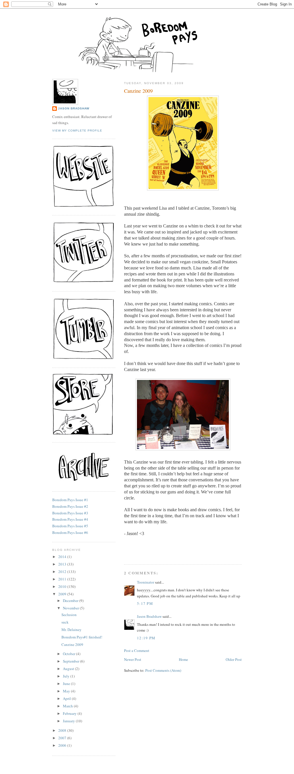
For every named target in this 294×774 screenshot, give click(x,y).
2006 (62, 745)
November (71, 608)
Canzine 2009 (138, 90)
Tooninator (145, 582)
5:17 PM (145, 603)
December (71, 600)
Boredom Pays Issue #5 (70, 525)
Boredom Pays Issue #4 (70, 519)
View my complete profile (77, 130)
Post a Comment (136, 650)
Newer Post (132, 659)
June (67, 683)
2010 (62, 586)
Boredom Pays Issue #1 (70, 499)
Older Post (234, 659)
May (67, 691)
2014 (62, 556)
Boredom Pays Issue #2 (70, 506)
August (69, 668)
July (66, 676)
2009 (62, 594)
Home (183, 659)
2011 (62, 579)
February (70, 713)
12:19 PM (146, 637)
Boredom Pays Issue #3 (70, 513)
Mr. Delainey (71, 629)
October (69, 653)
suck (65, 622)
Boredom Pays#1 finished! (81, 637)
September (71, 661)
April (67, 698)
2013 (62, 564)
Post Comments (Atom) (163, 670)
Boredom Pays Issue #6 (70, 532)
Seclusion (69, 614)
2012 (62, 571)
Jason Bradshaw (149, 616)
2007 (62, 737)
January (69, 720)
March (68, 706)
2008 (62, 730)
